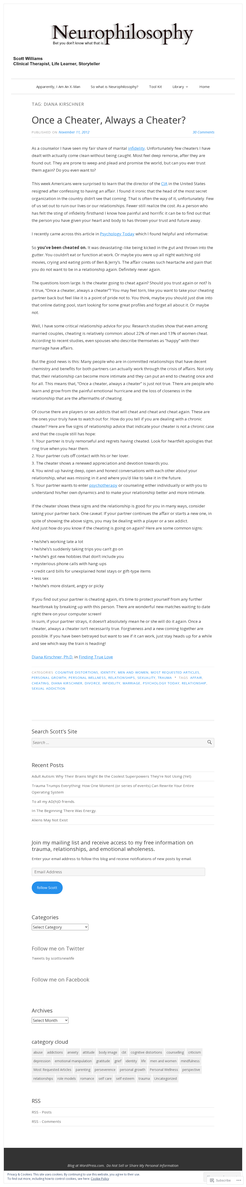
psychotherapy (103, 485)
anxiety (72, 1052)
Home (204, 86)
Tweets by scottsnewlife (53, 958)
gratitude (103, 1061)
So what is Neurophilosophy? (114, 86)
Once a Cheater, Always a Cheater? (108, 119)
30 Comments (203, 132)
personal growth (49, 677)
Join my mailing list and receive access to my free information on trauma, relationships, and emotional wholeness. (112, 845)
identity (108, 672)
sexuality (146, 677)
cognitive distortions (76, 672)
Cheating (40, 683)
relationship (194, 683)
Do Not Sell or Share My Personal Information (142, 1165)
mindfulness (190, 1061)
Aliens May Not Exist (50, 820)
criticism (194, 1052)
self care (105, 1078)
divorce (92, 683)
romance (87, 1078)
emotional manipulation (73, 1061)
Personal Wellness (87, 677)
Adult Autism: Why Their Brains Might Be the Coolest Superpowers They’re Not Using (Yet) (111, 776)
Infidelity (111, 683)
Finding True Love (96, 657)
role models (66, 1078)
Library (178, 86)
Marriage (132, 683)
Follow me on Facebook (60, 979)
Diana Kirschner (66, 683)
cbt (124, 1052)
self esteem (125, 1078)
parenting (83, 1069)
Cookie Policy (100, 1179)
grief (117, 1061)
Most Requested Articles (175, 672)
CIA (164, 183)
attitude (89, 1052)
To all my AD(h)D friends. (53, 801)
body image (108, 1052)
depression (41, 1061)
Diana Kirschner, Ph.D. (52, 657)
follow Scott (47, 887)
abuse (38, 1052)
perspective (191, 1069)
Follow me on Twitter (58, 948)
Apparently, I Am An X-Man (58, 86)
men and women (133, 672)
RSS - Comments (46, 1121)
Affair (196, 677)
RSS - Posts (42, 1112)
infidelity (136, 148)
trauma (165, 677)
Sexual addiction (48, 688)
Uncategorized (165, 1078)
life (143, 1061)
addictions (55, 1052)
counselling (175, 1052)
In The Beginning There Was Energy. (64, 810)
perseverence (105, 1069)
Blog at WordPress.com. (86, 1165)
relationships (121, 677)
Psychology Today (117, 234)
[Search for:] (123, 742)
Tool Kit (155, 86)
